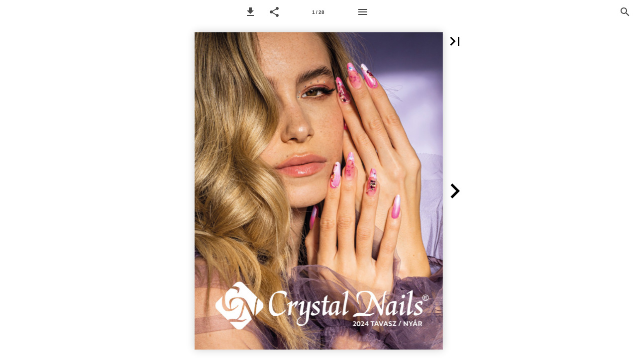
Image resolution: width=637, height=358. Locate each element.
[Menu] (363, 12)
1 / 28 (318, 12)
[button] (250, 12)
